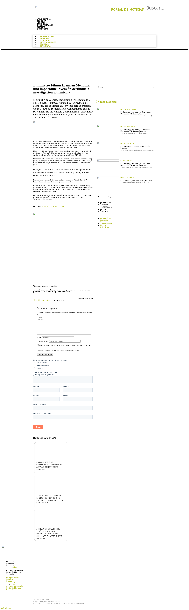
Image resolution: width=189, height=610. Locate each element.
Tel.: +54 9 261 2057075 (41, 599)
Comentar (40, 317)
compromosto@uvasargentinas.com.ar (46, 601)
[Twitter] (48, 280)
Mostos (14, 567)
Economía (44, 38)
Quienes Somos (12, 562)
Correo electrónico (43, 341)
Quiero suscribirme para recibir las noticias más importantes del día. (59, 350)
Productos (10, 565)
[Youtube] (122, 599)
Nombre (39, 337)
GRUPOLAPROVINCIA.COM (52, 206)
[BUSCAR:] (125, 87)
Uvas (13, 569)
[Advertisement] (94, 66)
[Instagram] (42, 280)
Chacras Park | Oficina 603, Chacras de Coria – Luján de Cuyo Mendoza (58, 603)
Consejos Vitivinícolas (15, 571)
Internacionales (48, 42)
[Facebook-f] (36, 280)
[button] (152, 12)
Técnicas (44, 44)
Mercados (45, 40)
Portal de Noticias (13, 572)
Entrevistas (42, 29)
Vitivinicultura (47, 36)
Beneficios (10, 564)
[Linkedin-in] (54, 280)
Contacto (10, 574)
